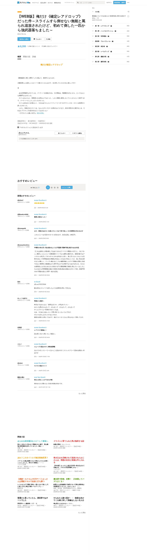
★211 (55, 505)
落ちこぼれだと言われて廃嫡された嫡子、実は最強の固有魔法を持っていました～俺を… (33, 445)
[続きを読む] (52, 91)
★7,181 (20, 466)
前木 (19, 282)
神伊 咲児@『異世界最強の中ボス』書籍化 (68, 488)
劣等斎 (20, 327)
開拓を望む (21, 377)
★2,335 (20, 490)
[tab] (20, 57)
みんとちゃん (22, 34)
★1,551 (56, 446)
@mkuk (20, 363)
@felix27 (20, 200)
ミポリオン (57, 469)
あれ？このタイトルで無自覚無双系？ (33, 458)
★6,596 (20, 450)
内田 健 (34, 503)
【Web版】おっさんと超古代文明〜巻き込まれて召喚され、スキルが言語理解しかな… (69, 466)
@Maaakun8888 (23, 214)
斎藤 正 (20, 448)
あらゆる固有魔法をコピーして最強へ (33, 441)
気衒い (71, 503)
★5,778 (56, 490)
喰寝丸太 (20, 488)
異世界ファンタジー (30, 450)
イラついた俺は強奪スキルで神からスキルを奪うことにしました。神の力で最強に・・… (33, 462)
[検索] (78, 2)
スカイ (20, 344)
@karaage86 (22, 228)
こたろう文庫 (22, 464)
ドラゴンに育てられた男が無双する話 (69, 441)
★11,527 (56, 471)
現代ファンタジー (65, 490)
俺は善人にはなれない (61, 503)
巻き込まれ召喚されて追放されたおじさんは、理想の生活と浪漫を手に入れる (69, 460)
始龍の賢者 (57, 444)
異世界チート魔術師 (24, 503)
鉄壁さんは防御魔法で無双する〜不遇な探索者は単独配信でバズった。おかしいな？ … (69, 485)
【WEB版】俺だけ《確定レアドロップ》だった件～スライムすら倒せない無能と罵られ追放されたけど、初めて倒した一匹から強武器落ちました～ (51, 23)
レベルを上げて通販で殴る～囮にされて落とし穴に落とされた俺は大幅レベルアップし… (33, 485)
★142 (19, 505)
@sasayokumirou (23, 245)
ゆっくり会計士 (22, 298)
